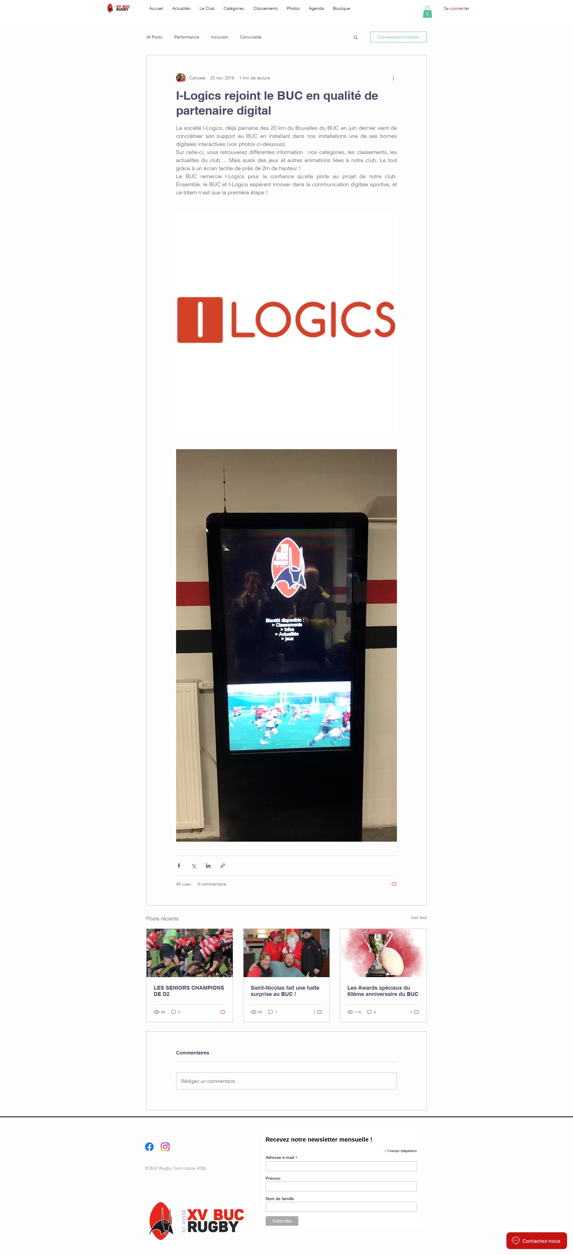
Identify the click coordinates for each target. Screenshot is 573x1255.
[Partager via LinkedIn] (208, 866)
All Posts (154, 37)
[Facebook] (149, 1147)
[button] (207, 8)
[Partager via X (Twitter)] (193, 866)
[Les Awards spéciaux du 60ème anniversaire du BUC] (383, 953)
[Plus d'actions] (393, 77)
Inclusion (219, 37)
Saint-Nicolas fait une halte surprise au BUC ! (285, 991)
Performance (186, 37)
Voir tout (419, 917)
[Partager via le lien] (223, 866)
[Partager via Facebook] (179, 866)
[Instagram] (165, 1147)
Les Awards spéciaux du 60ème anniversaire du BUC (382, 991)
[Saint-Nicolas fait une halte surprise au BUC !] (287, 953)
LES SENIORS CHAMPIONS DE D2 (189, 991)
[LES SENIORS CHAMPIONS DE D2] (190, 953)
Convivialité (250, 37)
